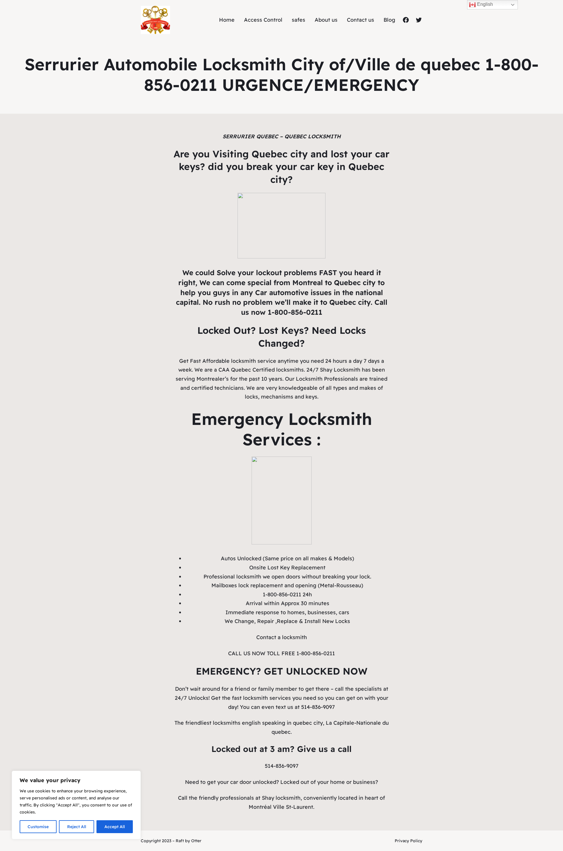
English (484, 4)
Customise (38, 826)
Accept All (114, 826)
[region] (76, 805)
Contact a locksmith (281, 637)
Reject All (76, 826)
